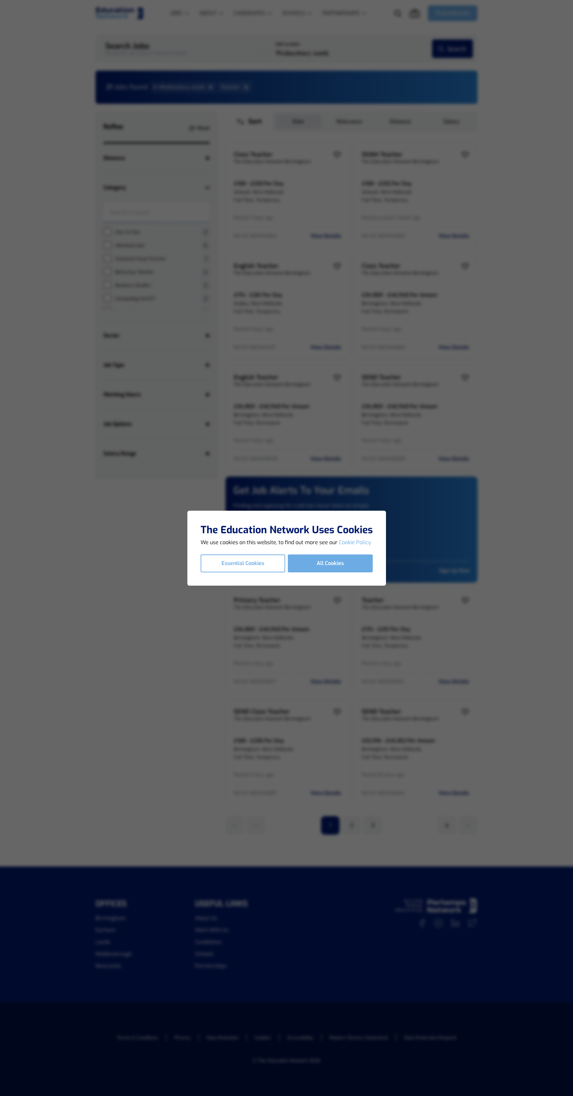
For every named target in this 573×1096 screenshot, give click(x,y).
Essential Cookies (243, 563)
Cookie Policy (355, 542)
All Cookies (330, 563)
